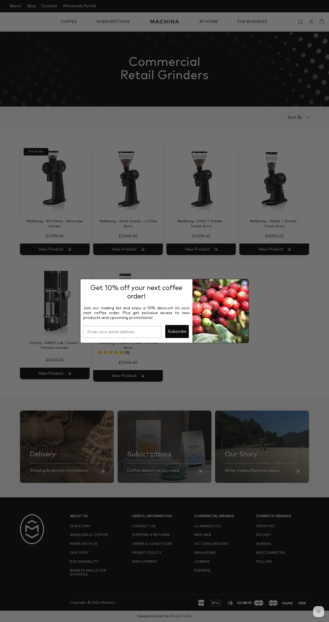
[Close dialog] (244, 283)
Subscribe (177, 331)
